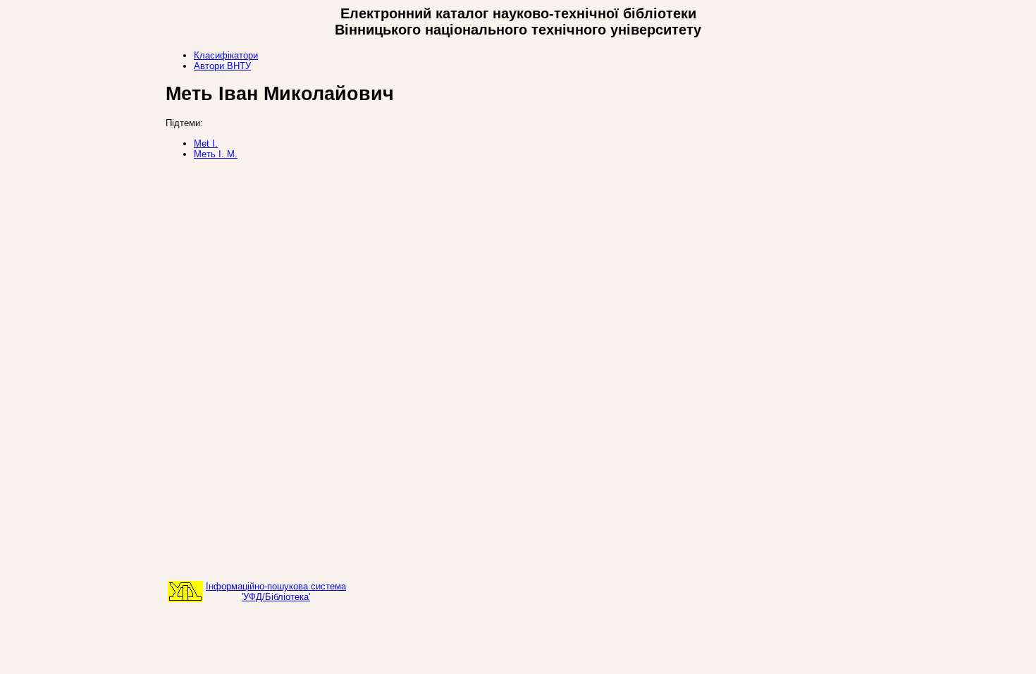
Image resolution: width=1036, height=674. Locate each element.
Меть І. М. (216, 154)
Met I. (206, 143)
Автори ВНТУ (222, 66)
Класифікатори (226, 55)
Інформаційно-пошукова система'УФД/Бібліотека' (276, 591)
